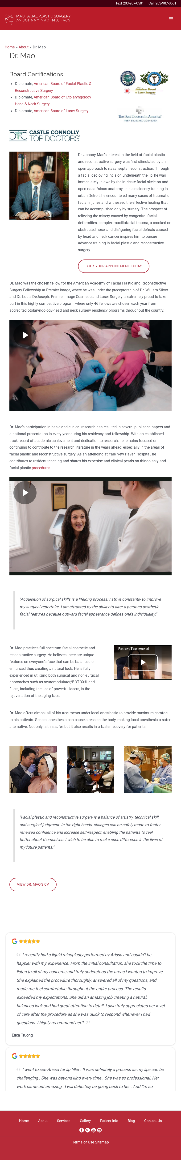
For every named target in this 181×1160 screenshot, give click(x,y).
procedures (41, 468)
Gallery (85, 1121)
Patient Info (109, 1121)
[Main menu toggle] (171, 18)
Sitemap (102, 1142)
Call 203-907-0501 (162, 3)
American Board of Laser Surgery (61, 111)
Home (24, 1121)
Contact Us (153, 1121)
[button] (113, 266)
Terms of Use (83, 1142)
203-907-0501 (133, 3)
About (43, 1121)
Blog (131, 1121)
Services (63, 1121)
